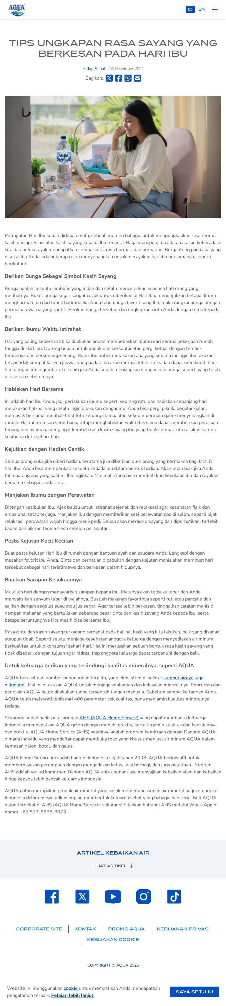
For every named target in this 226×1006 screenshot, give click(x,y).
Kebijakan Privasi (183, 929)
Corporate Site (39, 929)
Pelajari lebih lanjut (72, 995)
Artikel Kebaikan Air (113, 853)
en (201, 9)
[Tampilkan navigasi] (215, 9)
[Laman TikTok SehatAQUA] (174, 896)
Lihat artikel (109, 866)
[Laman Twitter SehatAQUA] (82, 896)
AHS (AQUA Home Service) (109, 718)
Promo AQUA (126, 929)
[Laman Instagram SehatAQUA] (143, 896)
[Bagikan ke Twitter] (109, 78)
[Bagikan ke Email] (137, 78)
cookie (71, 988)
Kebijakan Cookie (113, 939)
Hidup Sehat (94, 68)
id (190, 9)
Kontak (85, 929)
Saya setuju (194, 992)
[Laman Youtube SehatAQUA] (113, 896)
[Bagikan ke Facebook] (118, 78)
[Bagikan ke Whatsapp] (128, 78)
